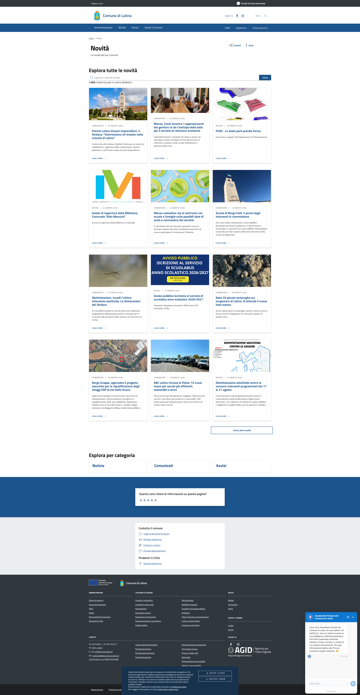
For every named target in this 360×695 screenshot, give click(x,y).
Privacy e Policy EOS (190, 653)
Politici (91, 612)
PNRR (227, 27)
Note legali (186, 657)
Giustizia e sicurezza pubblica (193, 608)
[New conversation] (348, 617)
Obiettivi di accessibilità (191, 665)
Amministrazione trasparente (194, 644)
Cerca (265, 77)
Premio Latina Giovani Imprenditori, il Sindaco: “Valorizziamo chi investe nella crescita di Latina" (117, 134)
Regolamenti (241, 27)
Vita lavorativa (188, 600)
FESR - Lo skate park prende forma (238, 131)
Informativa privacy (190, 649)
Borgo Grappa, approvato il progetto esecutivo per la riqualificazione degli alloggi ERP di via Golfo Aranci (116, 386)
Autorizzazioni (141, 608)
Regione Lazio (97, 3)
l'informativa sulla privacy (167, 689)
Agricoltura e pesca (143, 612)
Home (91, 38)
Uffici (91, 608)
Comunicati (232, 604)
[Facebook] (236, 15)
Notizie (231, 600)
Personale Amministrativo (100, 617)
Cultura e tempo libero (191, 621)
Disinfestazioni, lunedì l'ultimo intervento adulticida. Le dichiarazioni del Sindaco (116, 301)
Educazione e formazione (145, 617)
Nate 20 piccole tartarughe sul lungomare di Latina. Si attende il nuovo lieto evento (241, 301)
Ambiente (186, 612)
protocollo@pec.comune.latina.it (106, 655)
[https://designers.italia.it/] (249, 650)
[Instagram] (241, 15)
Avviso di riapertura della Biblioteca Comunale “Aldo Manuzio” (115, 215)
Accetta (217, 679)
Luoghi (231, 625)
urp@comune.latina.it (104, 651)
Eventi (230, 629)
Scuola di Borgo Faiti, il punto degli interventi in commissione (238, 215)
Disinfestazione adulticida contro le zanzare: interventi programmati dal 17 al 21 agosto (241, 386)
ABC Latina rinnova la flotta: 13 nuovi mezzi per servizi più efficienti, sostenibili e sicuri (178, 386)
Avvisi (230, 608)
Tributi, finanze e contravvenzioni (195, 617)
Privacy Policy (331, 691)
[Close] (353, 617)
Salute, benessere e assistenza (148, 621)
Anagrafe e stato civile (144, 604)
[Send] (353, 683)
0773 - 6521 (97, 647)
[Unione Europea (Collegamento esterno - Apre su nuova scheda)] (101, 583)
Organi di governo (96, 600)
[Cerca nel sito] (266, 16)
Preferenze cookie (178, 686)
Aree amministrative (97, 604)
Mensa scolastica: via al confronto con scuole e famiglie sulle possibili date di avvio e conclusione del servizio (178, 216)
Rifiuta (217, 673)
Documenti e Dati (96, 621)
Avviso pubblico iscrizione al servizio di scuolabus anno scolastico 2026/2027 (178, 298)
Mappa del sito (97, 689)
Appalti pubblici (141, 625)
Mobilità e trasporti (189, 604)
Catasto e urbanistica (144, 600)
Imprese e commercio (190, 625)
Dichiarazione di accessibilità (193, 661)
